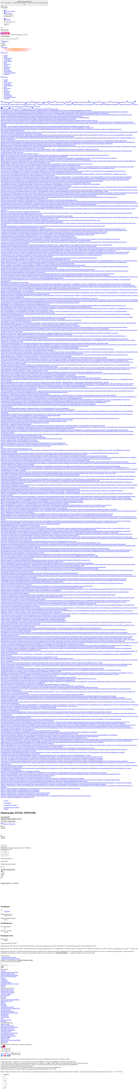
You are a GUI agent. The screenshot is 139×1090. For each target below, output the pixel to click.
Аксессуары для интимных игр (49, 419)
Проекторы (58, 126)
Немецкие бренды (69, 307)
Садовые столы (74, 151)
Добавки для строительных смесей (107, 197)
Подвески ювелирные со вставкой (86, 414)
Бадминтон (71, 349)
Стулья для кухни (24, 155)
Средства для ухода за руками (58, 317)
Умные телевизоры (28, 487)
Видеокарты (36, 137)
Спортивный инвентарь (7, 344)
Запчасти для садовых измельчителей (91, 255)
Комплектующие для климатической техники (13, 460)
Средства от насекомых (90, 518)
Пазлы (48, 395)
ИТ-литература (36, 427)
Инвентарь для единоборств (24, 344)
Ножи (18, 175)
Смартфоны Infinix (99, 463)
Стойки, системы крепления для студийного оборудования (25, 133)
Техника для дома (5, 456)
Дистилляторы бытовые (96, 181)
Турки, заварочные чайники (8, 182)
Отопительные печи (46, 203)
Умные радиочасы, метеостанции (34, 489)
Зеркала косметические (74, 325)
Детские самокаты (62, 299)
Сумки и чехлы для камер (73, 129)
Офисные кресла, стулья (16, 383)
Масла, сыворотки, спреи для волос (54, 311)
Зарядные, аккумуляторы (61, 480)
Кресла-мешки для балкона (46, 166)
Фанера (30, 200)
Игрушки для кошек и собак (74, 367)
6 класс (39, 431)
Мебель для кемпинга (7, 357)
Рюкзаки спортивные (34, 353)
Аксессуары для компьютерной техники (12, 140)
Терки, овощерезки (32, 177)
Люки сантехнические (45, 194)
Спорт (46, 104)
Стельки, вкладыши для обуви (55, 324)
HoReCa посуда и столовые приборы (11, 385)
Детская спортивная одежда (110, 301)
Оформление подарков (65, 185)
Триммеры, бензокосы (16, 244)
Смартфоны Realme (119, 463)
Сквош (104, 349)
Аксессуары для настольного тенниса (57, 349)
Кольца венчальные (10, 411)
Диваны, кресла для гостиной (20, 499)
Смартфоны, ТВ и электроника (22, 102)
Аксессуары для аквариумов (15, 375)
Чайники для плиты (39, 182)
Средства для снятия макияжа (89, 308)
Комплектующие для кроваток (12, 294)
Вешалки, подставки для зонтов (59, 159)
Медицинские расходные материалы (11, 336)
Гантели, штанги (43, 338)
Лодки (13, 359)
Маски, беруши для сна (99, 521)
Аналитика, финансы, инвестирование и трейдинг (57, 425)
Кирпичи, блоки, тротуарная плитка (11, 198)
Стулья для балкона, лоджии (65, 168)
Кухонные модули (20, 153)
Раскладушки (100, 496)
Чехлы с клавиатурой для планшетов (50, 469)
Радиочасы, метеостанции (28, 472)
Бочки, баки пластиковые (64, 250)
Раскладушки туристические (64, 353)
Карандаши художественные (35, 399)
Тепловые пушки (28, 230)
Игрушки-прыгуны (96, 285)
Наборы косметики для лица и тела (75, 317)
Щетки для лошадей (65, 376)
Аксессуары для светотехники (76, 226)
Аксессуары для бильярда (35, 350)
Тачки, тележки (29, 258)
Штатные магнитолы (25, 272)
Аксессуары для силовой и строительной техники (14, 242)
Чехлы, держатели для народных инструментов (36, 409)
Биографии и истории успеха (79, 425)
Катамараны (31, 359)
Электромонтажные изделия (8, 207)
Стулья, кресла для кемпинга (39, 357)
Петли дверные (46, 216)
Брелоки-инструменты (113, 354)
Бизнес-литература (6, 425)
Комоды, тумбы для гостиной (37, 499)
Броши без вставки (20, 417)
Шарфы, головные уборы (43, 323)
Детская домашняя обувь (14, 302)
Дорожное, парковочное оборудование (88, 275)
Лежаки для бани (75, 165)
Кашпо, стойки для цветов (15, 515)
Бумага (19, 382)
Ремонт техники (31, 445)
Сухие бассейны (100, 295)
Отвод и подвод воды (48, 192)
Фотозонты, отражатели (83, 132)
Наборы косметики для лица (32, 310)
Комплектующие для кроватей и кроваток (63, 161)
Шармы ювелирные (11, 414)
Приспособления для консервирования (66, 179)
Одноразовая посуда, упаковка (104, 178)
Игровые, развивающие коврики (57, 285)
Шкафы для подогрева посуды (47, 113)
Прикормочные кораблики (37, 366)
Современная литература (23, 434)
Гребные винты (124, 359)
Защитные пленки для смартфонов (112, 467)
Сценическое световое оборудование (54, 405)
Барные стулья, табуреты (26, 498)
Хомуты (87, 205)
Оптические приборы (7, 404)
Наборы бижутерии (111, 305)
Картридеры (61, 145)
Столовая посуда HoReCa (36, 386)
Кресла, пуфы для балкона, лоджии (82, 168)
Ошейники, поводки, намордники (57, 367)
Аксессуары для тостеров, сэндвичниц (108, 122)
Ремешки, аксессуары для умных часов (69, 127)
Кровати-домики (130, 496)
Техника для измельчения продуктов (11, 119)
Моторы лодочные (40, 359)
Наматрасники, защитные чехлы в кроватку (93, 506)
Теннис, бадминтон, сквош (8, 349)
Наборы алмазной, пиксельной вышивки (30, 396)
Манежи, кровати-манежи (92, 292)
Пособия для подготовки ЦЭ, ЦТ (69, 431)
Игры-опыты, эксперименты (35, 288)
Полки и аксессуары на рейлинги (76, 178)
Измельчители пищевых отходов (30, 113)
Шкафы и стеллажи (6, 493)
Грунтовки (95, 197)
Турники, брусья (19, 343)
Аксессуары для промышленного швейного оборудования (20, 458)
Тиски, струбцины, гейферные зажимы (24, 234)
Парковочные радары (86, 273)
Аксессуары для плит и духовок (42, 461)
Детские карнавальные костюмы (70, 302)
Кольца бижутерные (50, 305)
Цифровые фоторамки (18, 130)
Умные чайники (53, 487)
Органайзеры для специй (50, 178)
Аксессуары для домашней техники (10, 457)
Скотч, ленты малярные (63, 239)
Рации (29, 391)
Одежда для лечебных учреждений (108, 333)
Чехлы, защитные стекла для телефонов (60, 467)
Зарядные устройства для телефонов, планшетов (36, 467)
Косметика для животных (95, 372)
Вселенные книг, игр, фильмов (40, 428)
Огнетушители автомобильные (26, 275)
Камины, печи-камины (34, 203)
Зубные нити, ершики (66, 330)
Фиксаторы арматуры (112, 205)
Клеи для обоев (41, 220)
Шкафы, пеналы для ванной (34, 500)
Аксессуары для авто (6, 276)
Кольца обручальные (21, 411)
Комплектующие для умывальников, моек (109, 190)
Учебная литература (6, 431)
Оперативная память (27, 137)
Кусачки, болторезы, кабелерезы (56, 236)
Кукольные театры (10, 285)
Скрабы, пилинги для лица (105, 308)
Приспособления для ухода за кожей (14, 310)
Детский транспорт (6, 299)
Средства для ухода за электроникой (110, 135)
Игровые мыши (104, 142)
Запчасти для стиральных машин (37, 438)
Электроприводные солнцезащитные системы (100, 513)
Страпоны (104, 418)
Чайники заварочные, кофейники (25, 182)
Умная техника (5, 487)
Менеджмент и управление (35, 425)
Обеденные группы (10, 152)
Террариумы (90, 373)
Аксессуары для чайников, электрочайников (68, 182)
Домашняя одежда (64, 323)
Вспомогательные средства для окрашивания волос (64, 314)
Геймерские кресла (54, 498)
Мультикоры (32, 405)
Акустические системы (76, 472)
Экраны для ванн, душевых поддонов (29, 190)
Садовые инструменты (7, 258)
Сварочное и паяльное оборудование (11, 231)
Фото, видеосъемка (6, 129)
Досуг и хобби (99, 104)
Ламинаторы (20, 378)
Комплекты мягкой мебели (97, 146)
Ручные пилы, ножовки (41, 234)
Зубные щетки (56, 330)
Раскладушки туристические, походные (96, 357)
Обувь (2, 324)
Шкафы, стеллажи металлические (18, 391)
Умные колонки (51, 474)
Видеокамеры (23, 129)
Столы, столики (15, 155)
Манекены (103, 402)
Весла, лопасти (68, 359)
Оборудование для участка (8, 247)
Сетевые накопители (52, 145)
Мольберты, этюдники (61, 401)
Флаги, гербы (19, 437)
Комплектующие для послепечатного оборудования (86, 378)
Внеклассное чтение (17, 431)
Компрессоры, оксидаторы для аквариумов (75, 373)
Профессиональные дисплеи (82, 126)
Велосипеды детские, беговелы (48, 299)
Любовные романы (24, 435)
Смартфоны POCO (88, 463)
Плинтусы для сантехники (81, 190)
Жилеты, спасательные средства (120, 360)
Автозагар (28, 321)
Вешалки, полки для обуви (111, 383)
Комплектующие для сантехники (10, 190)
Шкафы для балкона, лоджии (97, 166)
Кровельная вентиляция (129, 201)
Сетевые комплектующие (96, 482)
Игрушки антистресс (49, 286)
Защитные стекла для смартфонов (93, 467)
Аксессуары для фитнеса (32, 338)
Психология (20, 427)
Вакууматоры (45, 120)
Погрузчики (121, 229)
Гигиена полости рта (6, 330)
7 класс (43, 431)
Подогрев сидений (58, 278)
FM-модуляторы (41, 271)
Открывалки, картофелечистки (57, 120)
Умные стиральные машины (41, 487)
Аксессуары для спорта (81, 346)
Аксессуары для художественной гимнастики (89, 344)
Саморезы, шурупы (17, 205)
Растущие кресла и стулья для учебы (57, 508)
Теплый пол (88, 203)
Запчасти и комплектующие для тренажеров (13, 441)
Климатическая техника (7, 453)
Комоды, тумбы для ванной (54, 149)
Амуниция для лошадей (11, 376)
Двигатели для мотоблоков (50, 252)
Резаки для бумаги (53, 378)
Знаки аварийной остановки (69, 275)
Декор (2, 515)
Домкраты (61, 230)
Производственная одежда (70, 240)
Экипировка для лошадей (40, 376)
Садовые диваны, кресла (16, 164)
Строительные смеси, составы (68, 197)
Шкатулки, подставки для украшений (68, 184)
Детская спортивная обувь (28, 302)
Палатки (7, 351)
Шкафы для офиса (84, 383)
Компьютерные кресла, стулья (41, 498)
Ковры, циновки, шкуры (24, 522)
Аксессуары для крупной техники (10, 461)
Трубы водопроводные (60, 192)
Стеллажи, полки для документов (81, 509)
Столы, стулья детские (17, 508)
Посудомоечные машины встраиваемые (67, 111)
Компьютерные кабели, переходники (44, 480)
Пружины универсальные (131, 205)
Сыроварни (46, 116)
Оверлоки (82, 450)
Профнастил (109, 201)
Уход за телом (4, 317)
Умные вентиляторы (78, 487)
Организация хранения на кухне (10, 178)
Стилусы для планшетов (115, 469)
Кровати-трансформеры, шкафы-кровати (115, 496)
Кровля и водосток (6, 201)
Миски (130, 177)
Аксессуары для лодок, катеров (48, 360)
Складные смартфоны (28, 464)
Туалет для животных (116, 367)
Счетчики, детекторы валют (39, 391)
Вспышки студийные (117, 132)
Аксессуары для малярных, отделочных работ (95, 239)
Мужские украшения (100, 305)
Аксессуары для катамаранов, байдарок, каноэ (98, 360)
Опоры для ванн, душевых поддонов (50, 190)
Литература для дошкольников (108, 430)
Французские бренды (34, 307)
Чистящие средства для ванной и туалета (100, 516)
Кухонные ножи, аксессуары (8, 175)
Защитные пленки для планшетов (87, 469)
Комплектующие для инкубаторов (40, 260)
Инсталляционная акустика (14, 473)
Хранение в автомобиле (118, 276)
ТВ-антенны (60, 135)
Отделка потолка (5, 218)
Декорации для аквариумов (55, 373)
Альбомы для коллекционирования (67, 398)
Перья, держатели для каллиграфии (65, 399)
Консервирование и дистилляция (10, 179)
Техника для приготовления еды (10, 114)
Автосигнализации (26, 273)
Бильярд (3, 350)
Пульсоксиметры (52, 327)
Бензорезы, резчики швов (75, 229)
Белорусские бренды (58, 307)
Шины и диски (5, 265)
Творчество (4, 396)
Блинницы (16, 116)
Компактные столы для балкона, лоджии (103, 168)
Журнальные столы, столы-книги (89, 158)
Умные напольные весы (73, 489)
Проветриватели (15, 454)
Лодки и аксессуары (6, 359)
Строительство (94, 102)
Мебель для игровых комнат (84, 295)
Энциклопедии (53, 428)
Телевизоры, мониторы (7, 126)
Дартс (67, 395)
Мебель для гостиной (6, 499)
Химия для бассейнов (46, 256)
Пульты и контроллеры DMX (84, 405)
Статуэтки (81, 184)
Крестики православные (57, 414)
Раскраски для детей (82, 430)
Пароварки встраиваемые (101, 113)
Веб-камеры (126, 479)
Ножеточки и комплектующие (46, 175)
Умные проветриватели (18, 489)
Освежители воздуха (78, 518)
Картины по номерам (13, 396)
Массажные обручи (81, 338)
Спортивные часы (34, 347)
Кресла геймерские (14, 148)
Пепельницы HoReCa (11, 389)
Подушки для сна (16, 521)
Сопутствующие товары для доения (94, 260)
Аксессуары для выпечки (55, 172)
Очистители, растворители (70, 220)
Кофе (5, 62)
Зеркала (14, 502)
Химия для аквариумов (116, 373)
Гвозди (24, 205)
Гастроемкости (74, 169)
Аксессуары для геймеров (53, 143)
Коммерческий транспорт (8, 282)
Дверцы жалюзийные (110, 166)
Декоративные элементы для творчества (30, 398)
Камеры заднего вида (109, 279)
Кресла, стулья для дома (107, 499)
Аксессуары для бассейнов (33, 256)
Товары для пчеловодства (8, 263)
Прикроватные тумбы (23, 149)
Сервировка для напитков (19, 174)
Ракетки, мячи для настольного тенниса (26, 349)
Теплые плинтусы (97, 203)
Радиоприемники (40, 472)
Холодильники (8, 71)
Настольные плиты (66, 110)
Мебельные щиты (44, 200)
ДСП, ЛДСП (35, 200)
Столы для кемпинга (52, 357)
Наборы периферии (41, 479)
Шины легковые (13, 265)
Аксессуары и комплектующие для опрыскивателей (85, 250)
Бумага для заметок (26, 382)
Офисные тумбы (94, 509)
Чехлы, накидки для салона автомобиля (40, 276)
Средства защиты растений (51, 259)
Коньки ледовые (16, 340)
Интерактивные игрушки (38, 284)
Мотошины (56, 265)
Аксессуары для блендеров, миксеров (31, 123)
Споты (61, 511)
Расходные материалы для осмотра (19, 337)
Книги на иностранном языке (88, 434)
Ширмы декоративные (105, 515)
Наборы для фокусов (48, 288)
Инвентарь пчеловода (69, 263)
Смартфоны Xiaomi (45, 463)
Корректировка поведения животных (107, 369)
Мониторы (23, 126)
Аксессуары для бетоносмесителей (52, 242)
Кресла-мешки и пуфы (14, 492)
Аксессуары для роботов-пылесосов (65, 457)
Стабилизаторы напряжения (84, 479)
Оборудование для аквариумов (39, 373)
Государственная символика (8, 437)
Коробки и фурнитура (7, 216)
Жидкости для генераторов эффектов (102, 405)
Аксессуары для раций (117, 391)
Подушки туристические (21, 353)
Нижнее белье (9, 323)
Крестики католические (70, 414)
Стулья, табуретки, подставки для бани (25, 165)
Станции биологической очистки (102, 247)
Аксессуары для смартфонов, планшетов (12, 467)
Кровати (18, 496)
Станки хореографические (25, 346)
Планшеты (22, 136)
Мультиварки (40, 114)
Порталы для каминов (44, 454)
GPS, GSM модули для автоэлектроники (62, 279)
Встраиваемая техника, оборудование (11, 111)
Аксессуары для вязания (55, 402)
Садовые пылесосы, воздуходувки (97, 244)
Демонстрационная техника (8, 379)
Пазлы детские (33, 289)
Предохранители (109, 208)
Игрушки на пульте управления (22, 284)
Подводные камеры (33, 365)
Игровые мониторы (82, 142)
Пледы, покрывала (63, 521)
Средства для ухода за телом (27, 317)
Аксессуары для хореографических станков (45, 346)
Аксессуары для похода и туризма (10, 354)
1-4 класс (30, 431)
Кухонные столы (8, 151)
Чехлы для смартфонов (77, 467)
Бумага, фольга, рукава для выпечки (71, 172)
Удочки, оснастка (5, 362)
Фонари (7, 356)
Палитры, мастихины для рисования (100, 401)
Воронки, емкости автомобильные (43, 278)
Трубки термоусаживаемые (43, 207)
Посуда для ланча (62, 178)
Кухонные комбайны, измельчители (36, 119)
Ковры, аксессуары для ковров (39, 522)
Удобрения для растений (25, 259)
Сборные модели (75, 288)
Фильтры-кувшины (85, 182)
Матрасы (13, 496)
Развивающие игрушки (41, 285)
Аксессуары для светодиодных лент (95, 226)
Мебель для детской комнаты (9, 298)
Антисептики (83, 333)
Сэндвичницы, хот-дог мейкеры (53, 114)
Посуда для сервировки (93, 171)
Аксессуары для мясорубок (14, 123)
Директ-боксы (40, 405)
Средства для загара (20, 321)
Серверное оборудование (67, 136)
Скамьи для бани (40, 165)
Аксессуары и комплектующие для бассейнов (13, 256)
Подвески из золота (120, 414)
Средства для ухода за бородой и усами (107, 311)
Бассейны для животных (13, 370)
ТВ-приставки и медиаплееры (47, 126)
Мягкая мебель (5, 146)
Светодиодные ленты (94, 143)
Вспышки (51, 129)
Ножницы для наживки (50, 366)
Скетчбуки (9, 401)
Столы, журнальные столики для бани (102, 151)
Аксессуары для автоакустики (106, 271)
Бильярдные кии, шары (21, 350)
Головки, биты (30, 233)
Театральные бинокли (40, 404)
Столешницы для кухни (31, 153)
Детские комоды (48, 298)
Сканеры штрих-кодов (70, 391)
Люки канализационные (89, 195)
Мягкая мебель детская (77, 298)
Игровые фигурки (24, 286)
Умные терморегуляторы (22, 486)
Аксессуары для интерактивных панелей (93, 379)
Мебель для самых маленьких (9, 292)
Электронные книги (29, 466)
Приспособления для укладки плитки (108, 213)
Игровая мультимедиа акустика (37, 143)
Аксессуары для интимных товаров (56, 421)
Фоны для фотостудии (34, 132)
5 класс (35, 431)
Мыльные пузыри (59, 286)
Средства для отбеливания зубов (98, 330)
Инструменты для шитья (69, 402)
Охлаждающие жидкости (43, 269)
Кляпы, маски (62, 419)
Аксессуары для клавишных (8, 408)
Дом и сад (131, 102)
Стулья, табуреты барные (36, 155)
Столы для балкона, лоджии (81, 166)
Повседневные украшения (26, 305)
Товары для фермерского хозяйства (10, 260)
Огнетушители (41, 240)
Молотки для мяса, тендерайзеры (109, 177)
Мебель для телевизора (7, 503)
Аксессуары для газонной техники (90, 252)
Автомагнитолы (14, 271)
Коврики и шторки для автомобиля (60, 276)
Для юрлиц (9, 13)
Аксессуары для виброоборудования (72, 242)
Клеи (89, 220)
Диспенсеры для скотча (76, 239)
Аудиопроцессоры (15, 272)
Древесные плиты (63, 200)
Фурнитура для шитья (82, 402)
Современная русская (13, 435)
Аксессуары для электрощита (34, 208)
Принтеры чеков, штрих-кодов (55, 391)
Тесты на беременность (39, 336)
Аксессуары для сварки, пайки (99, 231)
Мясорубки (66, 119)
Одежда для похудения (93, 338)
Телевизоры (7, 67)
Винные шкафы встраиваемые (64, 113)
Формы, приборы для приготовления (90, 177)
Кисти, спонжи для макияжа (45, 325)
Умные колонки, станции (34, 485)
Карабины (104, 205)
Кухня (2, 153)
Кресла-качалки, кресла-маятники (107, 158)
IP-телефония (106, 482)
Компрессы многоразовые (58, 318)
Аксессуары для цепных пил (108, 252)
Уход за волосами (5, 311)
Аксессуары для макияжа (7, 325)
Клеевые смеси (23, 197)
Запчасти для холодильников (54, 438)
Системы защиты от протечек (31, 194)
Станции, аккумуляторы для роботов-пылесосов (109, 457)
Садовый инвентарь (39, 258)
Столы (2, 151)
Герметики (25, 220)
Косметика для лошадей (53, 376)
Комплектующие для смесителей (74, 191)
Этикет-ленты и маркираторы (84, 391)
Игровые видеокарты (71, 142)
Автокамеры (81, 265)
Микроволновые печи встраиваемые (88, 111)
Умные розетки (96, 485)
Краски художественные (82, 399)
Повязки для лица (62, 333)
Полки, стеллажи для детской (36, 298)
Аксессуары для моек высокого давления (41, 255)
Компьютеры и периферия (40, 102)
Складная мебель (68, 351)
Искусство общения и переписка (96, 425)
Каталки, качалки (16, 299)
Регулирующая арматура (16, 194)
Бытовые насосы (23, 187)
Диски (51, 265)
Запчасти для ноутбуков (30, 440)
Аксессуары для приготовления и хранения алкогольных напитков (24, 181)
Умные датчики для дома (66, 485)
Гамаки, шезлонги (52, 164)
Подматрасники (92, 496)
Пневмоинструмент (121, 230)
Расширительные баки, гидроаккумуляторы (57, 188)
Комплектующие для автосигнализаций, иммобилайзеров (35, 279)
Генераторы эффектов (70, 405)
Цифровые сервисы (6, 448)
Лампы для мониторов (106, 143)
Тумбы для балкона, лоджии (31, 168)
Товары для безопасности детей (41, 162)
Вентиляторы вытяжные (57, 454)
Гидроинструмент (113, 229)
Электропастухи (53, 262)
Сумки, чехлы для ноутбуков (84, 140)
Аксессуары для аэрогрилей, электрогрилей (94, 123)
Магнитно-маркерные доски (24, 379)
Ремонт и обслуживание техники (10, 445)
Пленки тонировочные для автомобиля (81, 276)
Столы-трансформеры (61, 156)
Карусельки (55, 295)
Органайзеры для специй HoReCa (96, 385)
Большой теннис (78, 349)
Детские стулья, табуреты (67, 498)
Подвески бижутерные (77, 305)
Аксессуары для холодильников (59, 461)
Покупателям (8, 16)
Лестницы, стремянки (19, 258)
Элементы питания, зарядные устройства (50, 476)
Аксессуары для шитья (94, 402)
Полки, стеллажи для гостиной (73, 499)
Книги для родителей (122, 430)
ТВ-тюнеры (67, 135)
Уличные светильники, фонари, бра (114, 511)
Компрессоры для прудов (86, 247)
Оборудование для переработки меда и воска (50, 263)
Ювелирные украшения (111, 104)
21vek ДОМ (7, 59)
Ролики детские (83, 299)
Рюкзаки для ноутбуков (69, 140)
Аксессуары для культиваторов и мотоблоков (90, 253)
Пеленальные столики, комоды (70, 149)
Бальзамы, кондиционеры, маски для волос (33, 311)
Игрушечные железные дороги (116, 284)
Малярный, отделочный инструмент (47, 239)
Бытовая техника (7, 102)
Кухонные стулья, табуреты (11, 498)
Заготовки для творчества (121, 396)
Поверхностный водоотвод (50, 201)
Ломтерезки (73, 119)
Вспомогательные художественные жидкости (42, 401)
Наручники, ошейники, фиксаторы (19, 419)
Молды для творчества (13, 398)
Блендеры (23, 119)
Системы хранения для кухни (101, 155)
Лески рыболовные (44, 362)
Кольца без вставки (65, 411)
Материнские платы (61, 137)
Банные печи (55, 203)
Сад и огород (4, 249)
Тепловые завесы (108, 453)
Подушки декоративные (86, 521)
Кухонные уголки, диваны (53, 146)
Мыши (23, 479)
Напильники (66, 234)
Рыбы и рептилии (5, 373)
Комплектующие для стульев (44, 161)
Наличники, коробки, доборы (21, 216)
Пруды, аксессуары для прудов (46, 247)
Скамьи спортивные (43, 343)
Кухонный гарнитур (9, 153)
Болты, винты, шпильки (78, 205)
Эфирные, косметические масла (28, 304)
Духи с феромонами (27, 421)
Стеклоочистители (83, 456)
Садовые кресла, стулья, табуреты (92, 498)
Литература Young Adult (50, 434)
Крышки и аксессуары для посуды (60, 169)
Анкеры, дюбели (30, 205)
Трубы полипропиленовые (21, 188)
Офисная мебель (5, 383)
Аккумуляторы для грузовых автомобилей (61, 266)
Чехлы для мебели (12, 162)
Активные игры (66, 288)
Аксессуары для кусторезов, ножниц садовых (17, 253)
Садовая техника (5, 244)
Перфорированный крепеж (51, 205)
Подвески (3, 414)
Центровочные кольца (72, 265)
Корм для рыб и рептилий (24, 373)
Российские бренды (79, 307)
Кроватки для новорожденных (38, 496)
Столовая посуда (82, 171)
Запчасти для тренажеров (32, 441)
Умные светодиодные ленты (119, 485)
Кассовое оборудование (49, 392)
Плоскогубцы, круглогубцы (39, 236)
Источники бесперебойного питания (57, 479)
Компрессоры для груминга (27, 372)
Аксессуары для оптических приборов (69, 404)
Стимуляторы (80, 418)
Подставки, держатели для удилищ (106, 362)
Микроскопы (21, 404)
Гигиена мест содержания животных (87, 369)
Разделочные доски (42, 177)
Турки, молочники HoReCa (113, 385)
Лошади (3, 376)
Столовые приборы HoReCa (79, 385)
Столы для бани (49, 165)
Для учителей (89, 431)
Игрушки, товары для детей (17, 104)
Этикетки (95, 382)
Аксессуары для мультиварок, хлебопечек (86, 122)
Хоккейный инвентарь (67, 340)
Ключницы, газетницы (84, 159)
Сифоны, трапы (93, 190)
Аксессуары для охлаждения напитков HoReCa (89, 388)
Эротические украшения (42, 422)
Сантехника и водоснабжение (79, 102)
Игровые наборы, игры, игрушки (17, 288)
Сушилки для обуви (11, 451)
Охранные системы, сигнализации (79, 490)
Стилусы (33, 479)
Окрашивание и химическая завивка (11, 314)
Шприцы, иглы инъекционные (88, 336)
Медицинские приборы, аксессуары (10, 327)
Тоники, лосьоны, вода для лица (37, 308)
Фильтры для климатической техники (56, 460)
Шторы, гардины (38, 513)
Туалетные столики (54, 151)
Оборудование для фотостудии (9, 132)
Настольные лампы (54, 511)
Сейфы (42, 383)
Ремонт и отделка (105, 102)
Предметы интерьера (52, 184)
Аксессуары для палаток (16, 351)
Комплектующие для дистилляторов (53, 181)
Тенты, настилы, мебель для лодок (54, 359)
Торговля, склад (5, 391)
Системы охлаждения (73, 137)
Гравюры (88, 396)
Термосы (21, 354)
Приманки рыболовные (55, 362)
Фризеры (10, 116)
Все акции (5, 52)
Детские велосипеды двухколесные (30, 299)
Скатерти (77, 521)
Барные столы (17, 151)
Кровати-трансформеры (30, 156)
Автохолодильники (12, 278)
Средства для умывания (66, 308)
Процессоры (97, 137)
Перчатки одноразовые (73, 333)
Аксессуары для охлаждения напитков (80, 174)
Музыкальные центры (51, 472)
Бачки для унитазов (15, 191)
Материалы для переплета (65, 378)
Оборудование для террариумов (31, 375)
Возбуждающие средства (40, 421)
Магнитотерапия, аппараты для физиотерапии (76, 327)
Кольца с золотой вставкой (109, 411)
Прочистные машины (31, 195)
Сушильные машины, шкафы (93, 450)
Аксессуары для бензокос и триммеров (19, 255)
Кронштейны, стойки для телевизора (40, 503)
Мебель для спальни (6, 502)
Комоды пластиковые (93, 149)
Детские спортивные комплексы (67, 295)
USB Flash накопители (18, 145)
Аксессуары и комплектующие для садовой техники (15, 252)
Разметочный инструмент (8, 237)
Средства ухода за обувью (70, 324)
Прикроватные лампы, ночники (40, 511)
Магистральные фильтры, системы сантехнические (99, 187)
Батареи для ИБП (72, 479)
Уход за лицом (4, 308)
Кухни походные (79, 164)
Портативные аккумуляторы (31, 476)
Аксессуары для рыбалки (102, 365)
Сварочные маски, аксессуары (56, 231)
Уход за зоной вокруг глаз (53, 308)
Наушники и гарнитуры (22, 474)
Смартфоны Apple (35, 463)
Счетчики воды (35, 211)
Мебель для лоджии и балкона (9, 166)
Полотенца (72, 521)
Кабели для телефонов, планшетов (16, 470)
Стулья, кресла (66, 158)
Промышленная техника (7, 393)
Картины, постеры (16, 184)
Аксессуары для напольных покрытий (15, 214)
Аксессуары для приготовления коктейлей (58, 174)
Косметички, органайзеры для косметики (25, 325)
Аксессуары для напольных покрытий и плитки (14, 213)
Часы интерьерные (38, 515)
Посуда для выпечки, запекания (9, 172)
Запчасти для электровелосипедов (55, 443)
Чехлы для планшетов (34, 469)
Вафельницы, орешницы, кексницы (97, 114)
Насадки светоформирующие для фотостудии (64, 132)
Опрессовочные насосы (118, 194)
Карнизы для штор (48, 513)
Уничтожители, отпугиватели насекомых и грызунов (112, 249)
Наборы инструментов (20, 233)
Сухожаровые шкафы (36, 328)
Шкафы (13, 493)
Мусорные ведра (31, 389)
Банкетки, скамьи (73, 159)
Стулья (2, 498)
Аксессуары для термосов (31, 354)
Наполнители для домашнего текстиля (116, 521)
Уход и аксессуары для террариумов (50, 375)
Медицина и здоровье (63, 427)
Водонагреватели (14, 187)
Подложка (30, 213)
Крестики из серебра (45, 414)
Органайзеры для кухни (36, 178)
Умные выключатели (86, 485)
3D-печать (93, 396)
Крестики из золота (34, 414)
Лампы (126, 511)
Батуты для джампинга (122, 338)
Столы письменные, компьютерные (31, 151)
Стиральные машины (10, 72)
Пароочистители (56, 456)
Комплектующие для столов (28, 161)
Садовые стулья (27, 164)
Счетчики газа (13, 211)
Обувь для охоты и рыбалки (26, 324)
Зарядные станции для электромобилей (17, 268)
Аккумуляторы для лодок (97, 266)
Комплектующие (5, 137)
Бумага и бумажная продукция (9, 382)
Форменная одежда (81, 323)
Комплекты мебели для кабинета (108, 509)
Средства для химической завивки (105, 314)
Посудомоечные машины (54, 110)
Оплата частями (10, 11)
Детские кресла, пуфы (45, 492)
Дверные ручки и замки (35, 216)
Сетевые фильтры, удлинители (114, 479)
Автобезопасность (6, 275)
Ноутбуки (6, 68)
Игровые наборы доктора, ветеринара (117, 286)
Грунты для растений (38, 259)
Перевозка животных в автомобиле (16, 369)
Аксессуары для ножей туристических (87, 354)
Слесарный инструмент (7, 233)
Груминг (3, 372)
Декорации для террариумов (68, 375)
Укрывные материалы (51, 250)
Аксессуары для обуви (40, 324)
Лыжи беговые (25, 340)
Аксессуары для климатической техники (78, 460)
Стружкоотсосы (54, 230)
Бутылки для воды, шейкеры (47, 347)
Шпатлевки (31, 197)
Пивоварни (87, 179)
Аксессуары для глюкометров (101, 328)
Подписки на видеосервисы (49, 135)
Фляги (105, 354)
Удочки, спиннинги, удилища (18, 362)
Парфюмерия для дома (43, 304)
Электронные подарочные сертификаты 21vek (55, 444)
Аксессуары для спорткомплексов (14, 297)
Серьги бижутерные (39, 305)
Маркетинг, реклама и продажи (19, 425)
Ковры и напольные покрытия (9, 522)
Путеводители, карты (90, 427)
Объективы (45, 129)
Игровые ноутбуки (48, 142)
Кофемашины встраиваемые (106, 111)
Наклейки (90, 382)
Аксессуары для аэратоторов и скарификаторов (64, 253)
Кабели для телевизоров (35, 135)
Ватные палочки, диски (46, 310)
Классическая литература (37, 434)
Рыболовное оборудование (8, 365)
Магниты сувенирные (90, 184)
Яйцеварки (72, 116)
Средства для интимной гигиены (39, 334)
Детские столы (45, 151)
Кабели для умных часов (87, 127)
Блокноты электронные (62, 382)
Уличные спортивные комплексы (58, 343)
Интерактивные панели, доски (40, 379)
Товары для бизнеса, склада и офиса (83, 104)
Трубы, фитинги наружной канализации (72, 195)
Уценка (6, 55)
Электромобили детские (94, 299)
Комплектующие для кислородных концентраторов (56, 328)
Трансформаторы (80, 208)
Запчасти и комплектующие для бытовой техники (14, 438)
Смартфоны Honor (67, 463)
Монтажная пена (32, 220)
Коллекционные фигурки (67, 143)
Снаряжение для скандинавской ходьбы (43, 344)
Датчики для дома (65, 490)
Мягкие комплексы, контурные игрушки (97, 343)
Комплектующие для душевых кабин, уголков (95, 191)
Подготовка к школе (116, 431)
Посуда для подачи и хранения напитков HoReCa (72, 386)
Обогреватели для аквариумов (102, 373)
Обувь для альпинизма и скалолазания (97, 351)
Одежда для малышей (55, 302)
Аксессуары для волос (34, 312)
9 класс (51, 431)
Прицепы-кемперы (77, 353)
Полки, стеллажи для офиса (126, 383)
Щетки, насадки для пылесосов (46, 457)
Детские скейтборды (73, 299)
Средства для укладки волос (88, 311)
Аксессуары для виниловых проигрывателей (116, 472)
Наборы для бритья (53, 185)
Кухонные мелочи (123, 177)
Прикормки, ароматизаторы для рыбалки (73, 362)
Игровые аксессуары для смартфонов (17, 469)
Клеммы (18, 207)
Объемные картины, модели (62, 396)
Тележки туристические (50, 353)
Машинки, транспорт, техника (83, 284)
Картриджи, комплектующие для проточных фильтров (70, 187)
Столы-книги (19, 152)
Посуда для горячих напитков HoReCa (60, 385)
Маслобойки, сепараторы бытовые (87, 120)
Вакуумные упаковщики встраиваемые (83, 113)
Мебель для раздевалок (12, 346)
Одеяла (23, 521)
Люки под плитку (20, 227)
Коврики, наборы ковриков (55, 522)
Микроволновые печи (31, 114)
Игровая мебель (5, 148)
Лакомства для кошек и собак (40, 367)
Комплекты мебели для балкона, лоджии (28, 166)
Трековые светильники (62, 226)
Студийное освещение (46, 132)
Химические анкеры (95, 205)
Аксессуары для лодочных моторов (96, 359)
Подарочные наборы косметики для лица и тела (35, 185)
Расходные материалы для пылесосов (85, 457)
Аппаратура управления (91, 208)
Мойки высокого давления (68, 246)
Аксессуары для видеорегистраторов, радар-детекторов (88, 279)
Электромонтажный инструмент (10, 236)
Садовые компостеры (92, 249)
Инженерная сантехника (7, 192)
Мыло (9, 317)
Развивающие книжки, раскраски (40, 430)
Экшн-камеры (31, 129)
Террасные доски (53, 200)
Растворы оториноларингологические (19, 328)
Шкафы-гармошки (36, 493)
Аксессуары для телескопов (88, 404)
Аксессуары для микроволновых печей (31, 122)
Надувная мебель (70, 164)
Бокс (15, 344)
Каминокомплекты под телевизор (59, 503)
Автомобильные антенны (73, 273)
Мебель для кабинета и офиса (9, 509)
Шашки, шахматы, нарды (29, 395)
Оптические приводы (106, 137)
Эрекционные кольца (113, 418)
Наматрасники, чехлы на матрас (65, 496)
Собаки (3, 367)
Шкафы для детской (22, 298)
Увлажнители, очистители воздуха (74, 453)
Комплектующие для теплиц (67, 249)
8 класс (47, 431)
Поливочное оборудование (15, 249)
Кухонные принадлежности (8, 177)
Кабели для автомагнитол (38, 272)
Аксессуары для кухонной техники (10, 122)
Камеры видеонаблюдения (23, 490)
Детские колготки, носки (52, 301)
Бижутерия (4, 305)
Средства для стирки (14, 516)
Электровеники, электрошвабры (69, 456)
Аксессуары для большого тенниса (92, 349)
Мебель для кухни (6, 155)
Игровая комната (5, 295)
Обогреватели (100, 453)
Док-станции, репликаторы (75, 480)
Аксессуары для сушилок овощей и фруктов (54, 123)
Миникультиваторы (55, 246)
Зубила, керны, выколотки (88, 233)
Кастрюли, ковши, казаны (35, 169)
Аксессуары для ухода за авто (26, 278)
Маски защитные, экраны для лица (40, 333)
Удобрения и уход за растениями (10, 259)
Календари (85, 382)
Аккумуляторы (5, 266)
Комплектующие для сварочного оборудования (78, 231)
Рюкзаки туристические (79, 351)
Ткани (129, 521)
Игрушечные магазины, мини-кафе (74, 286)
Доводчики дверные (67, 216)
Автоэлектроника (5, 273)
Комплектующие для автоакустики (71, 271)
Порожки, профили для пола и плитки (87, 213)
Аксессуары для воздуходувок (110, 253)
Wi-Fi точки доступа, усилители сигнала (42, 482)
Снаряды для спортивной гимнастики (112, 344)
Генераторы (31, 229)
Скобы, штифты (39, 205)
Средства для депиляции (41, 320)
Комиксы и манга (62, 434)
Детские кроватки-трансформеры (46, 156)
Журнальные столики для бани (62, 165)
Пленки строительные (114, 239)
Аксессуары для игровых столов (78, 395)
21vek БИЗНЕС (8, 61)
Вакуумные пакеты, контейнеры (50, 122)
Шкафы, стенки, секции (35, 158)
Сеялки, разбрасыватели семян (32, 246)
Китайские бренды (23, 307)
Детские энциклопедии (56, 430)
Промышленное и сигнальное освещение (19, 226)
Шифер (104, 201)
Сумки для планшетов (103, 469)
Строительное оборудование (8, 230)
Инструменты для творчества (49, 398)
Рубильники (101, 208)
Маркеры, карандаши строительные (58, 237)
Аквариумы (13, 373)
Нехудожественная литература (9, 427)
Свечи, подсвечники (82, 515)
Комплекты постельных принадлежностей (37, 521)
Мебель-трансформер (6, 156)
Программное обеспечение (119, 140)
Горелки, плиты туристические (46, 351)
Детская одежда (17, 301)
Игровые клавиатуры (114, 142)
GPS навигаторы (36, 273)
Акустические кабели (77, 473)
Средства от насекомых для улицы (18, 356)
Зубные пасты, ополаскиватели (80, 330)
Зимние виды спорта (6, 340)
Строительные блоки (31, 198)
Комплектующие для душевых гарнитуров (32, 191)
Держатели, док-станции (82, 476)
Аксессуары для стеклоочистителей (101, 458)
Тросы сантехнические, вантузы (16, 195)
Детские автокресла (104, 275)
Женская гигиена (5, 334)
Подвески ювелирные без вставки (105, 414)
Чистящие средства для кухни (120, 516)
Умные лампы (76, 485)
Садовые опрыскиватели (29, 249)
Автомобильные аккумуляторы (17, 266)
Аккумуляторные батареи (68, 476)
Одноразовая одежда (93, 333)
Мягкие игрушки (62, 284)
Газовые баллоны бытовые (79, 454)
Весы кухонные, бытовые (16, 120)
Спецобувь (88, 240)
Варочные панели (26, 111)
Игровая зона (4, 142)
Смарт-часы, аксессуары (7, 127)
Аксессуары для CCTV (37, 490)
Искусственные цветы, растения (52, 515)
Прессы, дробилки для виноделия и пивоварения (76, 181)
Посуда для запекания (42, 172)
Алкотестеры (14, 275)
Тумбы (15, 149)
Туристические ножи (71, 354)
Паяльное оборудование (41, 231)
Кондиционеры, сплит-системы (35, 453)
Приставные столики (119, 151)
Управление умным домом (19, 485)
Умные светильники (105, 485)
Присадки (52, 269)
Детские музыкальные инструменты (25, 285)
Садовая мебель (5, 164)
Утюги (50, 450)
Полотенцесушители (36, 192)
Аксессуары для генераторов (90, 242)
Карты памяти (38, 129)
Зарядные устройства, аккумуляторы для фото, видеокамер (97, 129)
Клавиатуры (28, 479)
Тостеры (64, 114)
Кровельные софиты (63, 201)
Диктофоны (65, 474)
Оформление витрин (61, 392)
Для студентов (82, 431)
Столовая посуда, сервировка (9, 171)
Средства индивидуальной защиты (27, 240)
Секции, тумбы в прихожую (20, 159)
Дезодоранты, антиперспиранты (94, 317)
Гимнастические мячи (70, 338)
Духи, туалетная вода (14, 304)
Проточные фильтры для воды (36, 187)
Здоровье (39, 104)
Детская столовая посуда (119, 171)
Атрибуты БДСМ (5, 419)
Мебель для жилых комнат (8, 158)
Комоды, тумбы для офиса (96, 383)
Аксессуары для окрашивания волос (14, 315)
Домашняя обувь (8, 324)
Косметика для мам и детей (42, 317)
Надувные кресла (56, 492)
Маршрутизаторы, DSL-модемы (22, 482)
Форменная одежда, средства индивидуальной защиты (16, 333)
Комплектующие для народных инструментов (62, 409)
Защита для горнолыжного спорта (13, 341)
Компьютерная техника (7, 136)
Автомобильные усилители (53, 271)
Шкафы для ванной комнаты (120, 493)
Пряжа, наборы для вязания (27, 402)
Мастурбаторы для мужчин (50, 418)
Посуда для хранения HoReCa (51, 386)
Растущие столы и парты (85, 151)
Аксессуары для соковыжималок (115, 123)
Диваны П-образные (40, 146)
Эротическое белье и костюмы (9, 422)
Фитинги (90, 194)
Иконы (98, 184)
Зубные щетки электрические (20, 330)
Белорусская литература (73, 434)
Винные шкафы (75, 110)
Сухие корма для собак (11, 367)
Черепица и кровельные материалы (20, 201)
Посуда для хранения (24, 178)
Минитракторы (45, 246)
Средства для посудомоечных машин (100, 461)
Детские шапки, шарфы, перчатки (93, 301)
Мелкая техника (5, 120)
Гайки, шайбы (63, 205)
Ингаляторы (30, 327)
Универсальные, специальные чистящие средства (54, 516)
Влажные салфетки (45, 318)
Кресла (3, 492)
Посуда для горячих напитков (36, 171)
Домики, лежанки (106, 367)
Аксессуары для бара (6, 174)
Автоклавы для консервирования (34, 116)
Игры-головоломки (41, 395)
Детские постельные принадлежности (52, 292)
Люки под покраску (39, 227)
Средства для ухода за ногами (111, 317)
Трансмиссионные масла (29, 269)
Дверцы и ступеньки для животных (29, 370)
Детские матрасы (66, 298)
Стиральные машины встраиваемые (39, 450)
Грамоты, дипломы (103, 382)
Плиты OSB (24, 200)
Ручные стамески (75, 234)
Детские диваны (76, 146)
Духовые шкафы (35, 111)
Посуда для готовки (6, 169)
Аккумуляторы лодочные (113, 359)
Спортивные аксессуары (7, 347)
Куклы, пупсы (71, 284)
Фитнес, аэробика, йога (7, 338)
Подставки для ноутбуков (30, 140)
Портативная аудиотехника (8, 474)
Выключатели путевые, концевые (66, 208)
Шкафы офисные (67, 509)
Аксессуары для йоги (19, 338)
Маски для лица (77, 308)
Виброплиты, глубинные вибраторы (58, 229)
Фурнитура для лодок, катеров (13, 360)
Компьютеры (34, 136)
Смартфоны (7, 70)
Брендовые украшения (13, 305)
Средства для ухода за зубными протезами (119, 330)
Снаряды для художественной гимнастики (65, 344)
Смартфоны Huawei (77, 463)
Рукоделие (3, 402)
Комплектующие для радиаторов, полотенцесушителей (110, 192)
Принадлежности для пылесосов (29, 457)
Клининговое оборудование (22, 393)
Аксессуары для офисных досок (73, 379)
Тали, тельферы (39, 229)
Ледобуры (78, 365)
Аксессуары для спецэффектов (120, 405)
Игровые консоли (55, 136)
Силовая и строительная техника (10, 229)
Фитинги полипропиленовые (36, 188)
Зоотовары (68, 104)
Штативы (9, 130)
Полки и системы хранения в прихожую (39, 159)
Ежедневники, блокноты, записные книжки (44, 382)
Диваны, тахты (13, 146)
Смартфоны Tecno (109, 463)
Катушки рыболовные (32, 362)
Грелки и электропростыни (96, 327)
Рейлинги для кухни (90, 178)
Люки (2, 227)
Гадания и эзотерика (110, 395)
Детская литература (6, 430)
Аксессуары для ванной (76, 500)
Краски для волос (25, 314)
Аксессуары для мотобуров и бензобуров (17, 243)
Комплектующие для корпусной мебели (119, 161)
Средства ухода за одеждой (110, 323)
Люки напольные (29, 227)
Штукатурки (37, 197)
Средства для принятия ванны (13, 318)
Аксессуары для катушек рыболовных (15, 363)
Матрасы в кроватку (36, 292)
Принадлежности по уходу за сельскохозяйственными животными (24, 262)
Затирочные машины (103, 229)
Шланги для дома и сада (43, 249)
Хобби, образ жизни (26, 428)
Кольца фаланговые (44, 411)
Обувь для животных (71, 369)
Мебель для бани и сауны (8, 165)
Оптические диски (70, 145)
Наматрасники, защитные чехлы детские (86, 505)
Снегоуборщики (13, 246)
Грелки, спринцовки (102, 336)
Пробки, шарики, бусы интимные (34, 418)
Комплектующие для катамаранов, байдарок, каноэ (71, 360)
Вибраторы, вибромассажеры (17, 418)
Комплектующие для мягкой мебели (98, 161)
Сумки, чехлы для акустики (108, 473)
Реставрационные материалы (34, 214)
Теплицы (57, 249)
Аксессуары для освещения (26, 512)
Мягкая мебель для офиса (72, 383)
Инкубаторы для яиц (25, 260)
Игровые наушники (125, 142)
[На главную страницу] (6, 34)
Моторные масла (18, 269)
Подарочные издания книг (103, 434)
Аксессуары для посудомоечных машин (79, 461)
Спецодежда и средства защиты (9, 240)
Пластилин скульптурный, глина (21, 401)
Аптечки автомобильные (42, 275)
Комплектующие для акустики (62, 473)
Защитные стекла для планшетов (69, 469)
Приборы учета (5, 211)
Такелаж (45, 229)
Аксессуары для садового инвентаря (55, 258)
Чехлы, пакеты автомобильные (20, 276)
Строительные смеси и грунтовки (10, 197)
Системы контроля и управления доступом (101, 490)
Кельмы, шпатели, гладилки (29, 239)
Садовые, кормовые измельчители (78, 244)
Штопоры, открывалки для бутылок (116, 174)
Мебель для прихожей (7, 159)
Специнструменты (70, 236)
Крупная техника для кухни (8, 110)
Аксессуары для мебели (81, 161)
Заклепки (69, 205)
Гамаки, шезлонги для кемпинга (76, 357)
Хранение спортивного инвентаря (66, 346)
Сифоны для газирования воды (81, 117)
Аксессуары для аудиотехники (45, 473)
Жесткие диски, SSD (15, 137)
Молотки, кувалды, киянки (55, 234)
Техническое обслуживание (26, 446)
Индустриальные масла (61, 269)
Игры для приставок (24, 142)
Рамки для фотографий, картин (37, 184)
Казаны (48, 356)
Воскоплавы (66, 320)
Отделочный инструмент (7, 239)
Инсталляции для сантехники (22, 192)
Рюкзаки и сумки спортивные (63, 347)
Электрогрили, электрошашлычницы (76, 114)
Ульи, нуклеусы (19, 263)
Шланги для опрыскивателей (107, 250)
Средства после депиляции (55, 320)
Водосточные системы (36, 201)
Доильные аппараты (55, 260)
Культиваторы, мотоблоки (45, 244)
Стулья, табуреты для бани (109, 498)
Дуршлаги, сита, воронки (73, 177)
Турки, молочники (50, 182)
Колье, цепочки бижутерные (63, 305)
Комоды (11, 149)
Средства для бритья (75, 320)
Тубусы (88, 401)
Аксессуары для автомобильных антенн (103, 273)
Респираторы (53, 333)
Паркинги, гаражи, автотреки (100, 284)
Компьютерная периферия (8, 479)
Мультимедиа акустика (15, 472)
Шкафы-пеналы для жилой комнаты (51, 493)
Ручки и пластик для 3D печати (105, 396)
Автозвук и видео (5, 271)
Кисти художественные (95, 399)
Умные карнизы (10, 486)
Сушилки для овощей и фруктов (32, 120)
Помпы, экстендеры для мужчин (93, 418)
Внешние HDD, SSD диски (31, 145)
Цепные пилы (26, 244)
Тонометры (23, 327)
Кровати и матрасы (6, 496)
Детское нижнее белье (65, 301)
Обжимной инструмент (25, 236)
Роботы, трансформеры (51, 284)
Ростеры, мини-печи (119, 114)
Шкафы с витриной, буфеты (68, 493)
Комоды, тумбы (5, 149)
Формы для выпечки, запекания (27, 172)
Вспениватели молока (66, 117)
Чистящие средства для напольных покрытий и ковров (40, 518)
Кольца (3, 411)
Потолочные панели (27, 218)
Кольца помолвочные (33, 411)
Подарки (3, 185)
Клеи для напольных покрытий (54, 220)
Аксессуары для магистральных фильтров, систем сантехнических (69, 194)
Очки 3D (98, 135)
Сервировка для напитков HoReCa (66, 388)
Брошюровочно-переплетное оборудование (36, 378)
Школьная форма (26, 301)
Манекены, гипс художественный (77, 401)
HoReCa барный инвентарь (8, 388)
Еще (6, 24)
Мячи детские (58, 288)
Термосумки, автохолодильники (47, 354)
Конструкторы (10, 284)
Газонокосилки (34, 244)
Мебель (51, 102)
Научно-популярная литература (48, 427)
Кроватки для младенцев (24, 292)
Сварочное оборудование (28, 231)
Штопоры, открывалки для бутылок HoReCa (44, 388)
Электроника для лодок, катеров (31, 360)
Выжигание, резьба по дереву (74, 289)
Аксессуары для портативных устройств (12, 476)
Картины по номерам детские (112, 289)
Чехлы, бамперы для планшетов (70, 466)
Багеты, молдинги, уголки (51, 218)
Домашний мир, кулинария (76, 427)
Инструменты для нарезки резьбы (39, 237)
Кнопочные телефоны (16, 464)
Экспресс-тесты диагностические (38, 337)
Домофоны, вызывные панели (51, 490)
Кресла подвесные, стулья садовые (63, 166)
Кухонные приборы (21, 177)
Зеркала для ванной (64, 500)
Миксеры (60, 119)
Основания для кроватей (81, 496)
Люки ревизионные (9, 227)
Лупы (32, 404)
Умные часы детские (36, 127)
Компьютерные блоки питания (47, 137)
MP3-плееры (58, 474)
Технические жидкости (7, 269)
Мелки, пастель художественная (110, 399)
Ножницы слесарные (64, 233)
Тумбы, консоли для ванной (19, 500)
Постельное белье (53, 521)
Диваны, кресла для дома (22, 158)
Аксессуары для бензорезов (35, 242)
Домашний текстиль (6, 521)
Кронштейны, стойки (22, 135)
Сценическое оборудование (8, 405)
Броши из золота (29, 417)
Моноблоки (28, 136)
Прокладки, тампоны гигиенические (20, 334)
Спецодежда (81, 240)
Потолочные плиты (38, 218)
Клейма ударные (72, 237)
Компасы (100, 354)
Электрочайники (26, 117)
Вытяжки (26, 110)
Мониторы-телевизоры (32, 126)
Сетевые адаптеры (79, 482)
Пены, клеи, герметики (7, 220)
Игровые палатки (33, 295)
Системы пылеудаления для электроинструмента (102, 230)
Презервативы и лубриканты (9, 424)
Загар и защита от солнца (8, 321)
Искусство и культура (15, 428)
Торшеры (28, 511)
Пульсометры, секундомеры (22, 347)
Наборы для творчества (54, 289)
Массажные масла (17, 421)
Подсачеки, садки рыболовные (66, 365)
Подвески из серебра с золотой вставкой (16, 415)
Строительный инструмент (118, 102)
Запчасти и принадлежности (17, 106)
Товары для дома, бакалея (62, 102)
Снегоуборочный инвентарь (89, 258)
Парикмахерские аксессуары (15, 312)
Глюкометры (107, 327)
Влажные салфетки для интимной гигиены (60, 334)
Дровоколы (21, 246)
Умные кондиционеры (90, 487)
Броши (2, 417)
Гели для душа (15, 317)
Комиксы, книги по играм (70, 430)
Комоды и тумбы (75, 158)
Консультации (23, 445)
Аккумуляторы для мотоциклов (81, 266)
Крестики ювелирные (23, 414)
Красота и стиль (31, 104)
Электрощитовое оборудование (9, 208)
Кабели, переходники (126, 135)
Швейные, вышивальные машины (69, 450)
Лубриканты (6, 337)
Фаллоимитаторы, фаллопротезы (67, 418)
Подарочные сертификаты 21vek (10, 444)
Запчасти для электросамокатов (37, 443)
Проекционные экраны (67, 126)
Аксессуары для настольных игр (96, 395)
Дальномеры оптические (52, 404)
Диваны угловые (30, 146)
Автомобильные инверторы (49, 273)
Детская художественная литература (21, 430)
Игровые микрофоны (23, 143)
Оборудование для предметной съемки (101, 132)
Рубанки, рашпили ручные (87, 234)
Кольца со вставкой (54, 411)
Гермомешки (75, 347)
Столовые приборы (72, 171)
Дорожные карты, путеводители (37, 356)
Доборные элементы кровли (77, 201)
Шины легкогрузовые (24, 265)
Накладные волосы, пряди (47, 312)
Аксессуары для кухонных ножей (29, 175)
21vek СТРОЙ (8, 58)
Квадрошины (62, 265)
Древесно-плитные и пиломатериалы (11, 200)
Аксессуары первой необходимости (101, 276)
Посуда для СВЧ (46, 169)
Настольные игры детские (22, 289)
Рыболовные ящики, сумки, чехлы (48, 365)
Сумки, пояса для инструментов (54, 240)
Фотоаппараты (15, 129)
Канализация (4, 195)
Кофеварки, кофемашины (38, 117)
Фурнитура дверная (56, 216)
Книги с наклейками (94, 430)
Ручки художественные (49, 399)
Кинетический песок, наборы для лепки (93, 289)
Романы (31, 435)
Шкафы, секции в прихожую (84, 493)
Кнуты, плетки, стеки (35, 419)
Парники (52, 249)
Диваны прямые (21, 146)
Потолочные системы (16, 218)
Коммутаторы (70, 482)
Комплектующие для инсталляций (102, 194)
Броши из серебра (39, 417)
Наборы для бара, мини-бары (99, 174)
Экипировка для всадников (25, 376)
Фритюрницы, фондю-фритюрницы (59, 116)
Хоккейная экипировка (79, 340)
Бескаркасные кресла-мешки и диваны (115, 146)
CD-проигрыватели (74, 474)
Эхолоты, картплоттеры (21, 365)
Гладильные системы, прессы (109, 450)
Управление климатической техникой (127, 203)
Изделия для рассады (64, 259)
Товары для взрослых (126, 104)
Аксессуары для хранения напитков (36, 174)
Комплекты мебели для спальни (25, 502)
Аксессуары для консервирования (46, 179)
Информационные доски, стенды (113, 379)
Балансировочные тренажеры (107, 338)
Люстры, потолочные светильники (16, 511)
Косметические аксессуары (60, 325)
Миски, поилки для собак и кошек (91, 367)
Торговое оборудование (36, 392)
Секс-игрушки (5, 418)
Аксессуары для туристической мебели (61, 356)
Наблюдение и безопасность (8, 490)
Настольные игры (17, 395)
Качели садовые (61, 164)
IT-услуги (29, 448)
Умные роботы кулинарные (65, 487)
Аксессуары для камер (60, 129)
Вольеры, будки (30, 369)
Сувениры (3, 184)
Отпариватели (56, 450)
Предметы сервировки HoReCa (20, 386)
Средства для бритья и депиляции (10, 320)
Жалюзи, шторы (5, 513)
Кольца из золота (121, 411)
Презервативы (112, 336)
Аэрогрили (22, 114)
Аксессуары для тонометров (85, 328)
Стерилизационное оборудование (98, 456)
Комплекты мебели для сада (39, 164)
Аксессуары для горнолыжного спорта (109, 340)
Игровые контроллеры (36, 142)
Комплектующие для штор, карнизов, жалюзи (65, 513)
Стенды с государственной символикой (34, 437)
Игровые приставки (13, 142)
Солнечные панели (51, 268)
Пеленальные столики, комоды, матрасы (74, 292)
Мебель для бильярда (48, 350)
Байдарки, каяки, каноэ (21, 359)
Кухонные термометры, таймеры (57, 177)
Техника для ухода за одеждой (9, 450)
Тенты (41, 353)
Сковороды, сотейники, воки (20, 169)
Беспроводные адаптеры (59, 482)
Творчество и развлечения (8, 289)
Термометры (60, 327)
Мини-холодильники (86, 110)
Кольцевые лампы (23, 132)
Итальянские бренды (12, 307)
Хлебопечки (110, 114)
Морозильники (43, 110)
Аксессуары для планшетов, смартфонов (90, 466)
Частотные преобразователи (122, 208)
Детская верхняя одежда (77, 301)
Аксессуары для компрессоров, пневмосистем (76, 230)
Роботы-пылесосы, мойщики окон (42, 456)
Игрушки (3, 284)
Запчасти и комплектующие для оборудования (124, 247)
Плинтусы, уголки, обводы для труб (43, 213)
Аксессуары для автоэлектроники (10, 279)
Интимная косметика (6, 421)
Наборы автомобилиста (55, 275)
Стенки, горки (19, 493)
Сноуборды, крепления (92, 340)
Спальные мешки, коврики (30, 351)
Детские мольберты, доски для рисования (21, 291)
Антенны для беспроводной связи (14, 483)
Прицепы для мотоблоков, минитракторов (69, 252)
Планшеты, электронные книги (9, 466)
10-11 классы (56, 431)
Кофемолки (57, 117)
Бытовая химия (5, 516)
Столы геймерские (12, 143)
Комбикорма (107, 260)
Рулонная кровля (117, 201)
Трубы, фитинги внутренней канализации (49, 195)
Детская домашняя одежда (38, 301)
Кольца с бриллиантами (77, 411)
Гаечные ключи (38, 233)
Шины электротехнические (49, 208)
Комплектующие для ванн (67, 190)
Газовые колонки (23, 203)
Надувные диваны (131, 146)
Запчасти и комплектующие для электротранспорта (15, 443)
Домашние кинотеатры (63, 472)
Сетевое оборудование (7, 482)
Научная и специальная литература (121, 427)
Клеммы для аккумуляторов (111, 266)
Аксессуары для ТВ (75, 135)
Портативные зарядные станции (37, 268)
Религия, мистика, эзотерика (104, 427)
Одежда (3, 323)
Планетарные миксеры (52, 119)
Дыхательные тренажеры (40, 327)
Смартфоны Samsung (56, 463)
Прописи (25, 431)
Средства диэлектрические (28, 207)
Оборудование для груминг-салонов (45, 372)
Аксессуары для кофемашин (67, 122)
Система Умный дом (6, 485)
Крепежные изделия (6, 205)
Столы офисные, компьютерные (32, 383)
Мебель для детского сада (91, 298)
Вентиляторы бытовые (20, 453)
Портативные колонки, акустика (38, 474)
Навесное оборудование (36, 252)
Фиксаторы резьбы (83, 220)
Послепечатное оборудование (9, 378)
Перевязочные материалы (53, 336)
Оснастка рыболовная (91, 362)
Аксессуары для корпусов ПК (120, 137)
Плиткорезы (17, 239)
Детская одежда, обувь (7, 301)
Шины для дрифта (44, 265)
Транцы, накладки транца (79, 359)
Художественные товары (7, 399)
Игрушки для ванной (71, 285)
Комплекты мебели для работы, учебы (54, 383)
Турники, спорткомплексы (8, 343)
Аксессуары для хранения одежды (126, 323)
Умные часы (17, 127)
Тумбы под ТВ (83, 149)
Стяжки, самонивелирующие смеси (50, 197)
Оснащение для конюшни (78, 376)
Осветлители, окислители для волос (40, 314)
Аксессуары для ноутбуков (44, 140)
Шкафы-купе (27, 493)
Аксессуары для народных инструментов (12, 409)
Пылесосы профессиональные (41, 230)
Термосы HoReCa (22, 389)
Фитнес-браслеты (25, 127)
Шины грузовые (34, 265)
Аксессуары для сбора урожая (73, 258)
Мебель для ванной (6, 500)
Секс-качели (69, 419)
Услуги (6, 65)
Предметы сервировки (106, 171)
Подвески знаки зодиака (48, 415)
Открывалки (80, 179)
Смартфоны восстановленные (22, 463)
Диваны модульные (66, 146)
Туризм (3, 351)
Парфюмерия (4, 304)
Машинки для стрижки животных (64, 372)
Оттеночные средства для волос (87, 314)
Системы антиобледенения (109, 203)
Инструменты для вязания (42, 402)
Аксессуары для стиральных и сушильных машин (50, 458)
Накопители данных (6, 145)
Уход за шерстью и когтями (81, 372)
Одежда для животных (59, 369)
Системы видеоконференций (56, 379)
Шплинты (121, 205)
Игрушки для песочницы (84, 285)
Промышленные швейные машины (39, 393)
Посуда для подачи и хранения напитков (56, 171)
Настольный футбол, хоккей (58, 395)
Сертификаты (30, 106)
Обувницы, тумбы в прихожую (38, 149)
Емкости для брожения (96, 179)
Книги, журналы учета (75, 382)
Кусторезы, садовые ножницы (60, 244)
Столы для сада (88, 164)
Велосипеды (7, 64)
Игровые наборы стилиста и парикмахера (95, 286)
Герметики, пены (95, 220)
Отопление (4, 203)
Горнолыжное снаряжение (36, 340)
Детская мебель (5, 505)
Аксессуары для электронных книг (110, 466)
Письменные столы (28, 508)
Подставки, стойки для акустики (92, 473)
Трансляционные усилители (29, 473)
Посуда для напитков (22, 171)
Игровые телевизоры (94, 142)
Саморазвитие (28, 427)
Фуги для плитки (72, 213)
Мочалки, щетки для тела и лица (31, 318)
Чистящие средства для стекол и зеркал (78, 516)
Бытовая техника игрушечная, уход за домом (114, 285)
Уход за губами (117, 308)
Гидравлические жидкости (87, 269)
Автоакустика (23, 271)
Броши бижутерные (89, 305)
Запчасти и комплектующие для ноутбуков (12, 440)
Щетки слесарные (101, 233)
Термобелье (29, 323)
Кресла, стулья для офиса (41, 509)
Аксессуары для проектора (88, 135)
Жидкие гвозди (17, 220)
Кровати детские (57, 298)
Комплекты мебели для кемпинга (22, 357)
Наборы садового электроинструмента (86, 246)
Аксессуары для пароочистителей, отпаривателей (77, 458)
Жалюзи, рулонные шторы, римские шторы (21, 513)
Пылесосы (7, 74)
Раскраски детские (43, 289)
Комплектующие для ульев (30, 263)
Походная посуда (60, 354)
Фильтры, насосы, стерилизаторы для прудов (67, 247)
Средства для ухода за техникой (119, 461)
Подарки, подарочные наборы (13, 185)
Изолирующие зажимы (57, 207)
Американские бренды (46, 307)
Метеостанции (68, 454)
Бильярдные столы (10, 350)
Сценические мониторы (22, 405)
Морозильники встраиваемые (13, 113)
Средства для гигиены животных (43, 369)
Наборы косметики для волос (72, 311)
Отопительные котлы (13, 203)
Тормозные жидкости (74, 269)
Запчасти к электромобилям (130, 299)
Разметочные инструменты (22, 237)
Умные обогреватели (102, 487)
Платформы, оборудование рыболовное (19, 366)
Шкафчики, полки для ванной (50, 500)
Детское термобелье (123, 301)
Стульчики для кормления (85, 155)
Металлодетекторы (118, 490)
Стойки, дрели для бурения (89, 229)
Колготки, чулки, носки (19, 323)
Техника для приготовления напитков (11, 117)
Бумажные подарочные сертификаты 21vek (30, 444)
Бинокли (15, 404)
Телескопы (27, 404)
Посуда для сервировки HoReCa (30, 385)
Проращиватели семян (72, 120)
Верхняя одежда (54, 323)
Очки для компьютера (57, 140)
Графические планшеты (20, 399)
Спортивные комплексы (31, 343)
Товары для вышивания (12, 402)
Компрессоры (20, 230)
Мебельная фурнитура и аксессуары (10, 161)
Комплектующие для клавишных (25, 408)
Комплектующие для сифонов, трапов (54, 191)
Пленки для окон (83, 513)
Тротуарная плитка (42, 198)
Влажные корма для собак (24, 367)
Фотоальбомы (25, 184)
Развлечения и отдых (6, 395)
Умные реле (130, 485)
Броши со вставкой (9, 417)
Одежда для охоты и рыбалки (94, 323)
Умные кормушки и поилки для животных (55, 489)
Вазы (62, 515)
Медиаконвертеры (115, 482)
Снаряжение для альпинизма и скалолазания (120, 351)
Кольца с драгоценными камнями (93, 411)
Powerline (86, 482)
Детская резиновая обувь (42, 302)
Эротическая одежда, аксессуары (26, 422)
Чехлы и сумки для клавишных (60, 408)
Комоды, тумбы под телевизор (21, 503)
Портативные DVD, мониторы (89, 271)
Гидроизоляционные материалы (93, 201)
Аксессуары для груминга (12, 372)
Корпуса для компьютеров (86, 137)
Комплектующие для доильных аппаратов (72, 260)
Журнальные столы (65, 151)
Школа (6, 57)
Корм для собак (43, 370)
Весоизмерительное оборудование (101, 391)
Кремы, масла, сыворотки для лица (18, 308)
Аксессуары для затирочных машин (108, 242)
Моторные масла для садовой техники (40, 253)
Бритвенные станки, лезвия (26, 320)
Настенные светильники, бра (71, 511)
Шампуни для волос (15, 311)
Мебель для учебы (6, 508)
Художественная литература (8, 434)
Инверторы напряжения (99, 479)
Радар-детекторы (61, 273)
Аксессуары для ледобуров (88, 365)
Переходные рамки (32, 271)
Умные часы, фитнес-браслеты (50, 127)
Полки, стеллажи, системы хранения (52, 158)
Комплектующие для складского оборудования (17, 392)
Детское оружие (14, 286)
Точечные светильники (49, 226)
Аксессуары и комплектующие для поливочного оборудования (27, 250)
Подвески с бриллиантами (34, 415)
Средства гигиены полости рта (43, 330)
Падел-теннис (110, 349)
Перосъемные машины (83, 262)
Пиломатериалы (72, 200)
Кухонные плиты (34, 110)
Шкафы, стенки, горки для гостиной (55, 499)
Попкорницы (79, 116)
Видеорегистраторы (15, 273)
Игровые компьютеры (44, 136)
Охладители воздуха (49, 453)
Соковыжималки (49, 117)
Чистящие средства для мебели (16, 518)
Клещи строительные (75, 233)
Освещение (4, 511)
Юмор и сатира (38, 435)
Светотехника (4, 226)
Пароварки (22, 116)
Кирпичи (23, 198)
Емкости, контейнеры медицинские (70, 336)
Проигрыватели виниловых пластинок (93, 472)
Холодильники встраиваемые (48, 111)
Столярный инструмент (7, 234)
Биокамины (7, 454)
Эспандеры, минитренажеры (56, 338)
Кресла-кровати (75, 492)
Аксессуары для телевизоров (8, 135)
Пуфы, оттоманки (66, 492)
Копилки (8, 184)
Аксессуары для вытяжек (26, 461)
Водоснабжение (5, 187)
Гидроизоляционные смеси (84, 197)
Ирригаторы (31, 330)
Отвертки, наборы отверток (50, 233)
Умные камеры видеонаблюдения (50, 485)
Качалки (94, 295)
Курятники (46, 262)
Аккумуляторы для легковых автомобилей (37, 266)
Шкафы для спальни (78, 502)
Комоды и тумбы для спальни (54, 502)
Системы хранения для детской (114, 295)
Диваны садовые (85, 146)
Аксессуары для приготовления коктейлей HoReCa (116, 388)
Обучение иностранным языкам (102, 431)
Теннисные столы (42, 349)
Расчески (25, 312)
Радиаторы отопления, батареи (76, 203)
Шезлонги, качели (118, 292)
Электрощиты (22, 208)
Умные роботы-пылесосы (16, 487)
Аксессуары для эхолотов (116, 365)
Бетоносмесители (23, 229)
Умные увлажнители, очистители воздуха (119, 487)
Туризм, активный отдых (57, 104)
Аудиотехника (5, 472)
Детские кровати (25, 496)
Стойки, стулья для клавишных (43, 408)
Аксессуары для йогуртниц (74, 123)
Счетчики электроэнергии (24, 211)
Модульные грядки (80, 249)
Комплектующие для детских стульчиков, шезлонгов (34, 294)
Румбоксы (63, 289)
